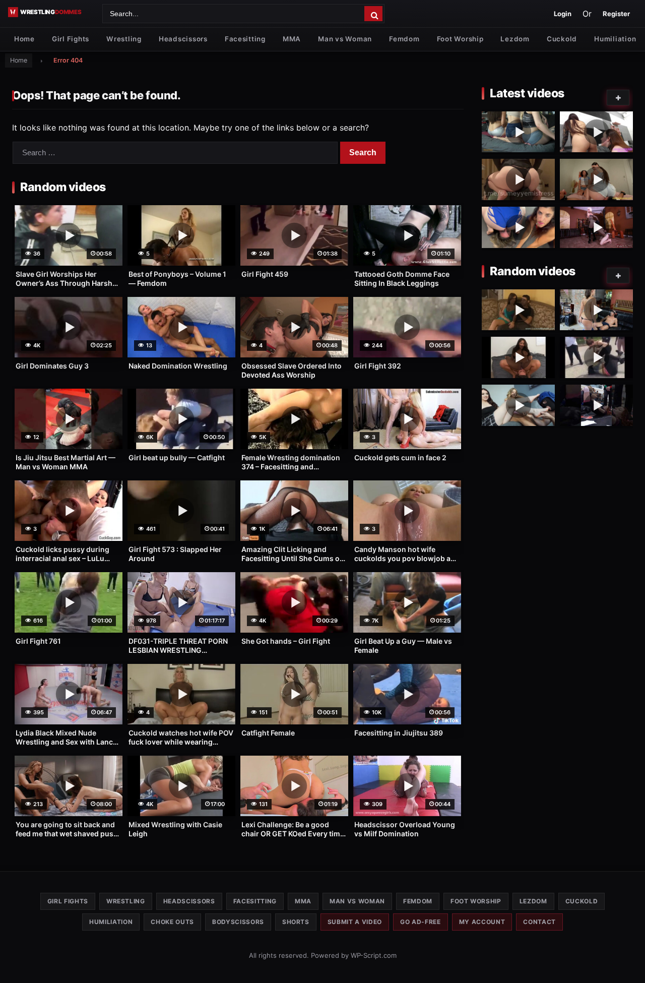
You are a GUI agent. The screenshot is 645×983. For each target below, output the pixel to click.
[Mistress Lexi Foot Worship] (518, 405)
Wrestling (124, 39)
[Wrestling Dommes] (51, 12)
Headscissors (183, 39)
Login (562, 14)
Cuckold (562, 39)
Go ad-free (420, 922)
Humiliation (615, 39)
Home (24, 39)
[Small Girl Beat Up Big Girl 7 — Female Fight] (596, 357)
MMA (292, 39)
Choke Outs (172, 922)
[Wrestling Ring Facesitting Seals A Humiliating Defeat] (518, 227)
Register (616, 14)
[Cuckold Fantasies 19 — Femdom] (518, 310)
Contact (539, 922)
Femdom (404, 39)
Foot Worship (460, 39)
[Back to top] (627, 959)
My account (482, 922)
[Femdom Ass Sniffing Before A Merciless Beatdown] (596, 227)
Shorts (295, 922)
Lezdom (514, 39)
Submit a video (355, 922)
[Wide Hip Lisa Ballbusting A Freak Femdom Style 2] (596, 310)
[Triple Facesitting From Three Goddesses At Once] (518, 132)
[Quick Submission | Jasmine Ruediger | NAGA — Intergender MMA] (596, 405)
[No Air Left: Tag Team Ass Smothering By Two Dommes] (596, 179)
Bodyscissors (238, 922)
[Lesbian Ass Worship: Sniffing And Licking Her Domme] (596, 132)
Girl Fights (70, 39)
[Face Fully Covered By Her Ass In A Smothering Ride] (518, 179)
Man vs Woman (345, 39)
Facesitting (245, 39)
